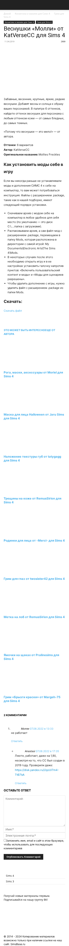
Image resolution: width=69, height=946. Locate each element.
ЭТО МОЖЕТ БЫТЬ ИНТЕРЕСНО (24, 330)
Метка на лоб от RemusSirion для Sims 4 (34, 617)
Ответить (17, 741)
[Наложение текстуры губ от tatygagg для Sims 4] (24, 449)
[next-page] (5, 707)
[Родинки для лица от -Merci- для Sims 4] (24, 533)
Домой (7, 13)
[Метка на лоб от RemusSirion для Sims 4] (24, 610)
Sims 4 (10, 875)
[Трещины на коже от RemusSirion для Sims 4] (24, 491)
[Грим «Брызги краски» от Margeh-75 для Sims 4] (24, 690)
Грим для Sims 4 (44, 22)
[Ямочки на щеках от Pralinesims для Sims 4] (24, 648)
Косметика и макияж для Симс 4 (32, 13)
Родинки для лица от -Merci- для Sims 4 (34, 540)
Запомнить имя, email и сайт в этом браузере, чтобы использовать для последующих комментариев (34, 844)
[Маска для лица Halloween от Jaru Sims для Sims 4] (24, 407)
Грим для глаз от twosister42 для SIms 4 (34, 579)
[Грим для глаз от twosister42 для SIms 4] (24, 571)
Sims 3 (10, 881)
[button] (6, 5)
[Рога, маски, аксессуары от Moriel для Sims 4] (24, 365)
